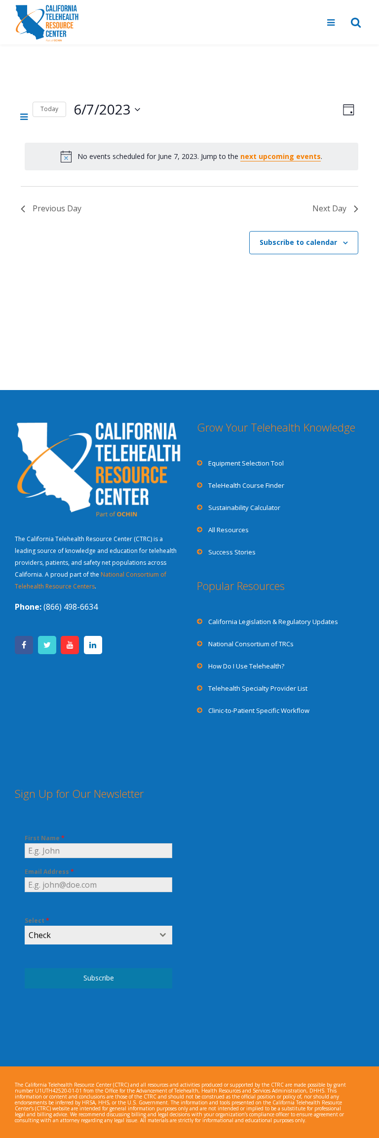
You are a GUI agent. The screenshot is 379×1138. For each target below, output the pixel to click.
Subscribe (98, 977)
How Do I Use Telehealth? (246, 666)
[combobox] (98, 935)
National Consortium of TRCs (251, 643)
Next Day (329, 208)
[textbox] (89, 935)
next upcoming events (280, 156)
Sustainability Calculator (244, 507)
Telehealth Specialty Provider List (257, 688)
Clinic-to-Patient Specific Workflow (258, 710)
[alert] (191, 156)
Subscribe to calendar (298, 242)
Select (37, 920)
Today (49, 109)
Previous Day (57, 208)
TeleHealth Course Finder (246, 485)
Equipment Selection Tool (246, 463)
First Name (45, 838)
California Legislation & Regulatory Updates (273, 621)
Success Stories (232, 552)
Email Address (49, 871)
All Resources (228, 529)
